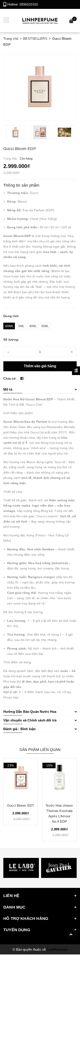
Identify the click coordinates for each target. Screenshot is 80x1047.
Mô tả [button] (7, 389)
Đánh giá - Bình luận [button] (19, 729)
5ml (21, 326)
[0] (71, 21)
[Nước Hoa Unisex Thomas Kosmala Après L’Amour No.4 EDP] (59, 779)
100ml (9, 326)
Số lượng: (11, 339)
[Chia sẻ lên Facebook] (22, 378)
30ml (32, 326)
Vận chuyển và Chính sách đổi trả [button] (29, 720)
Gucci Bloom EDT (20, 805)
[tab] (40, 389)
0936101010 (29, 4)
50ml (45, 326)
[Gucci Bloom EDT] (21, 779)
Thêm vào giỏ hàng (40, 366)
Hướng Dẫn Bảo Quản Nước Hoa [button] (29, 711)
